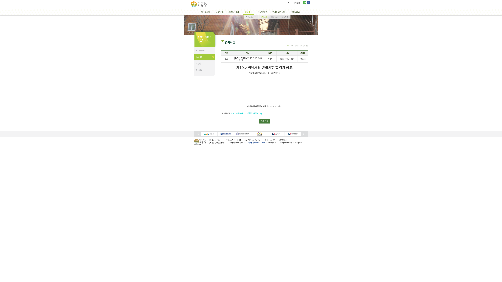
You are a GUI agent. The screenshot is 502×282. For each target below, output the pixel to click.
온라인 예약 (262, 12)
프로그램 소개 (234, 12)
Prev (198, 134)
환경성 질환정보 (278, 12)
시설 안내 (219, 12)
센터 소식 (248, 12)
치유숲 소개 (205, 12)
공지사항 (199, 57)
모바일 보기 (283, 140)
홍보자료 (199, 70)
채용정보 (199, 63)
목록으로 (264, 121)
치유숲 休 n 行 (201, 50)
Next (304, 134)
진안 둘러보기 (295, 12)
